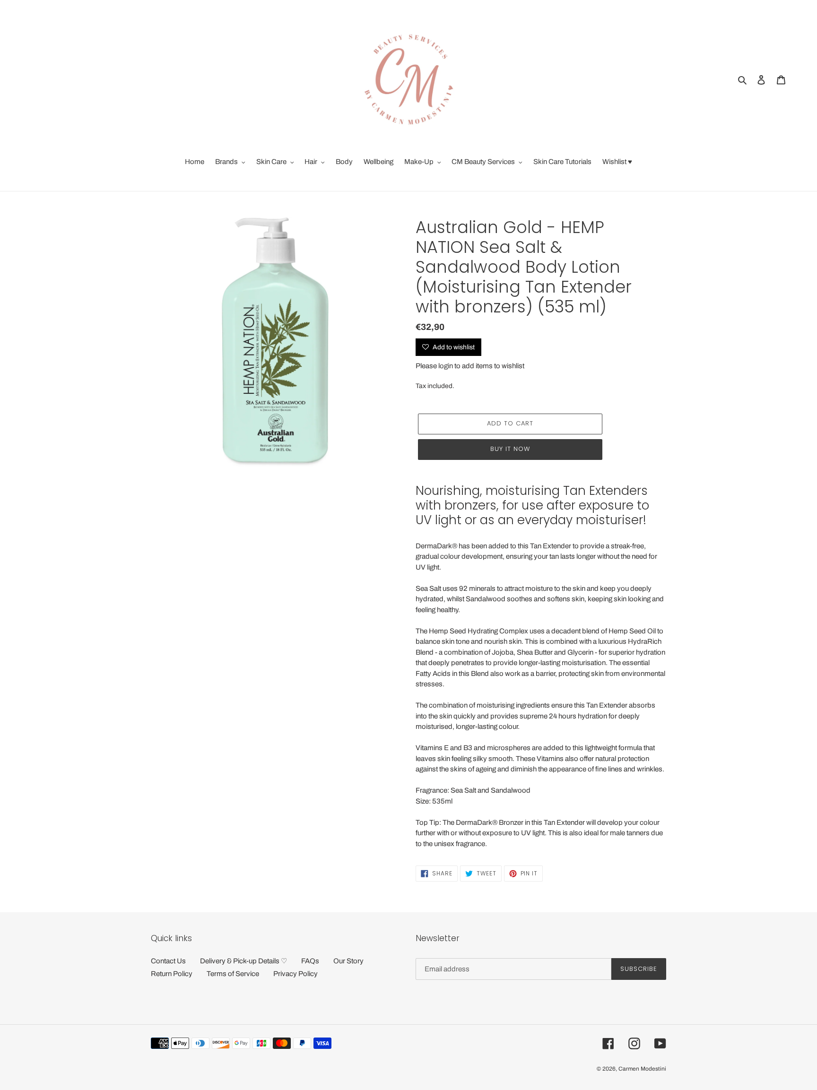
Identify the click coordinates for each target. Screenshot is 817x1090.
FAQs (310, 961)
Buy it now (510, 448)
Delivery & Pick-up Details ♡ (243, 961)
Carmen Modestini (642, 1068)
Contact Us (168, 961)
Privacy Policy (295, 974)
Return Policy (171, 974)
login (445, 366)
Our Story (348, 961)
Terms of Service (233, 974)
